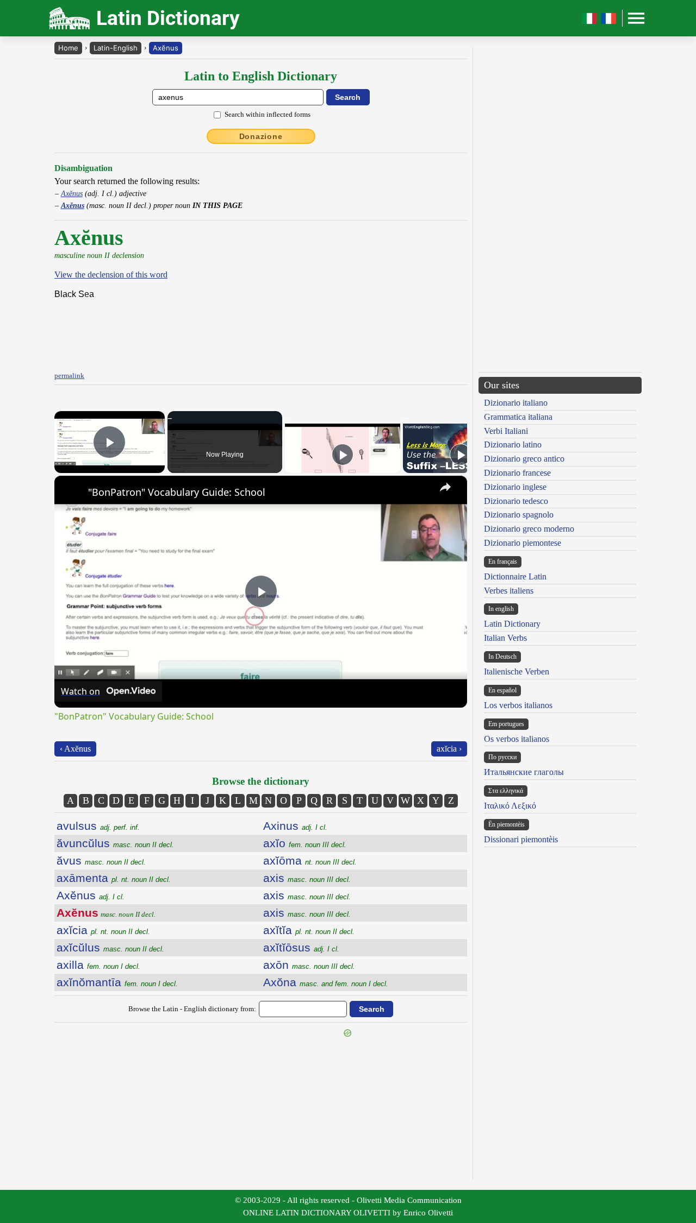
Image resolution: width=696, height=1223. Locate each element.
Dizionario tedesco (516, 501)
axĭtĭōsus (301, 947)
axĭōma (310, 860)
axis (307, 878)
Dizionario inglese (515, 486)
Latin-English (116, 47)
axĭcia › (449, 748)
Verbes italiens (508, 590)
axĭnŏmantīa (117, 982)
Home (68, 47)
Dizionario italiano (516, 402)
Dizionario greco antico (524, 458)
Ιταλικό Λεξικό (510, 805)
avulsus (98, 825)
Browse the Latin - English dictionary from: (192, 1009)
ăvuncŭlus (115, 843)
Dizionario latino (513, 444)
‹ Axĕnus (75, 748)
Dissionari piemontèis (521, 839)
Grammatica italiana (518, 416)
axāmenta (114, 878)
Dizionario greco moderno (529, 528)
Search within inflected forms (267, 114)
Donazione (261, 136)
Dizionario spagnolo (519, 514)
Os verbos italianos (516, 738)
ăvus (101, 860)
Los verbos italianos (518, 705)
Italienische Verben (516, 671)
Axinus (295, 825)
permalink (69, 375)
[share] (445, 487)
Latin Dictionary (512, 623)
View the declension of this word (110, 274)
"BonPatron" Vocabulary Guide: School (176, 492)
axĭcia (103, 930)
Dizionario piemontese (522, 542)
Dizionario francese (517, 472)
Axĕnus (165, 47)
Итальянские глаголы (524, 772)
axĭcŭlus (110, 947)
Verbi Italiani (506, 431)
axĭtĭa (309, 930)
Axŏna (325, 982)
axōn (309, 965)
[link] (72, 493)
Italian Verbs (505, 637)
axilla (98, 965)
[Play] (342, 454)
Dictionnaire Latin (515, 576)
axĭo (304, 843)
